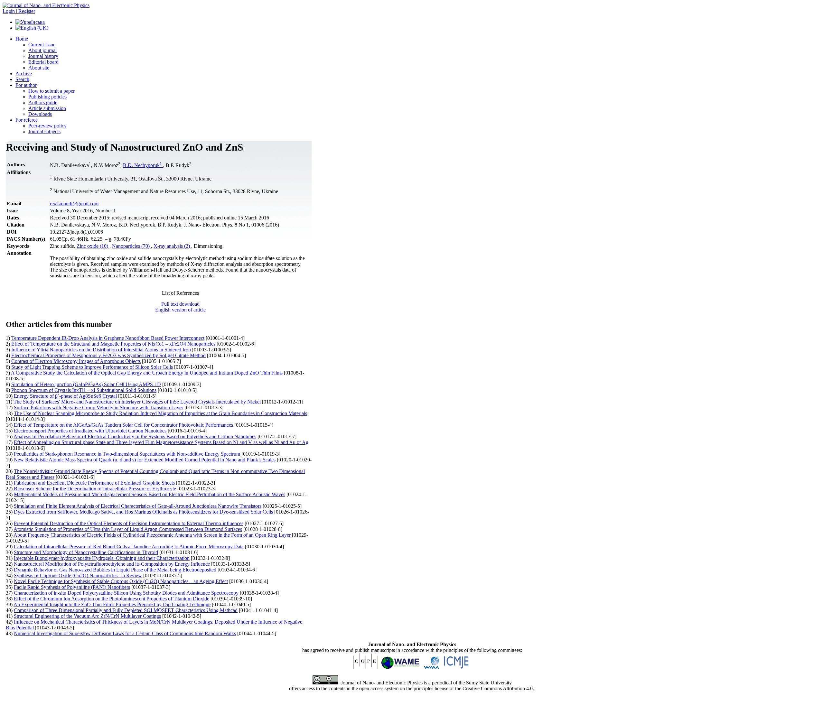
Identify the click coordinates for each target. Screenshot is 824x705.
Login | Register (19, 11)
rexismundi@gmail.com (74, 203)
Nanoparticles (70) (131, 246)
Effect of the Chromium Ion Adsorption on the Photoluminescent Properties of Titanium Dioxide (111, 598)
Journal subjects (44, 131)
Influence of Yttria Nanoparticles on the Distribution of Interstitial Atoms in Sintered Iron (101, 349)
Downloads (40, 114)
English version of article (180, 309)
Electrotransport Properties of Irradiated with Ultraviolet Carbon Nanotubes (90, 430)
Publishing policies (47, 96)
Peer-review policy (47, 125)
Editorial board (43, 62)
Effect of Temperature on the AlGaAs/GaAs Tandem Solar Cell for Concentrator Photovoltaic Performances (123, 425)
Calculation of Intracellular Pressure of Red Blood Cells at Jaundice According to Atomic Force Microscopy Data (129, 546)
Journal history (43, 56)
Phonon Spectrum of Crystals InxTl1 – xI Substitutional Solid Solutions (83, 390)
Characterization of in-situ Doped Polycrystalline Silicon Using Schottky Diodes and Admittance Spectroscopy (126, 593)
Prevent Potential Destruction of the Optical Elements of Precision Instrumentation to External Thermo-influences (128, 523)
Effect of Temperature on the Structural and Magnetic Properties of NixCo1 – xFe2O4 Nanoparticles (113, 344)
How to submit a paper (51, 91)
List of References (180, 293)
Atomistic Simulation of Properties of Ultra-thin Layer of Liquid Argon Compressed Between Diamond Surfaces (128, 529)
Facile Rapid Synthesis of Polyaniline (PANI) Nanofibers (72, 587)
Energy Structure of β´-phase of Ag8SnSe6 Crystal (65, 396)
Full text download (180, 304)
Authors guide (42, 102)
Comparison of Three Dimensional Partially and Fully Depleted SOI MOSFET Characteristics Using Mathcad (126, 610)
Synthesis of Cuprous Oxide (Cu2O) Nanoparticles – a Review (78, 575)
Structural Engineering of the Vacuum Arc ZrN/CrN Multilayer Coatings (87, 616)
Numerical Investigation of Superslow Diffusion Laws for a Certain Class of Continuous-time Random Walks (125, 633)
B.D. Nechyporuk (142, 165)
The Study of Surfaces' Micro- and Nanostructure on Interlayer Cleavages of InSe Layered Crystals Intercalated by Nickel (137, 401)
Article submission (47, 108)
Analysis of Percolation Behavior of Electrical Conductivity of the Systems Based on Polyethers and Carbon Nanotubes (135, 436)
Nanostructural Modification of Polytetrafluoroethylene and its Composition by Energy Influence (112, 564)
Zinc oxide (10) (93, 246)
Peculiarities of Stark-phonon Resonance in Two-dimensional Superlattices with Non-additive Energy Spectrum (127, 454)
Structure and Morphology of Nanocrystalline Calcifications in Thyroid (86, 552)
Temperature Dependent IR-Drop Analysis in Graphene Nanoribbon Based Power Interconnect (107, 338)
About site (38, 67)
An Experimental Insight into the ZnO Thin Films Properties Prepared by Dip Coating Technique (112, 604)
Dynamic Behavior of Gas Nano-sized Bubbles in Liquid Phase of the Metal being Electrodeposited (115, 569)
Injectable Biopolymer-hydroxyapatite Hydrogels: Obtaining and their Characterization (102, 558)
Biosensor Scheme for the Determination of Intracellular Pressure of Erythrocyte (95, 488)
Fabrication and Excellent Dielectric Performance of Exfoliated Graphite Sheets (94, 483)
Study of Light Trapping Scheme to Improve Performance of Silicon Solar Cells (92, 367)
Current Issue (41, 44)
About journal (42, 50)
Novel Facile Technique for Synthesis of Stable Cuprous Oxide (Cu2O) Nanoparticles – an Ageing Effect (121, 581)
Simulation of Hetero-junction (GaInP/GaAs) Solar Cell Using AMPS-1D (86, 384)
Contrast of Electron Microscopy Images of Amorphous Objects (76, 361)
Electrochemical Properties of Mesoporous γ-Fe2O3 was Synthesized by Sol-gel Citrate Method (108, 355)
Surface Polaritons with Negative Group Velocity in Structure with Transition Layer (98, 407)
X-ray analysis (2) (172, 246)
